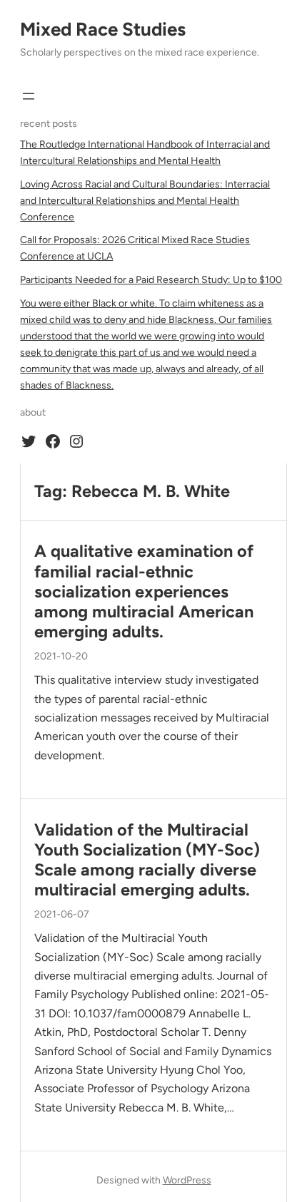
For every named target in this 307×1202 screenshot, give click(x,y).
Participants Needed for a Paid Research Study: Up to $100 (151, 280)
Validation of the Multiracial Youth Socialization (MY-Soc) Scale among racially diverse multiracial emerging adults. (147, 860)
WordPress (187, 1180)
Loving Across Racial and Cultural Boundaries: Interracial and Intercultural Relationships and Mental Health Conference (145, 200)
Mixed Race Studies (103, 29)
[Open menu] (28, 96)
